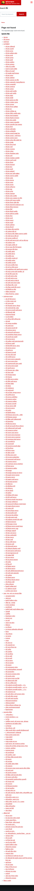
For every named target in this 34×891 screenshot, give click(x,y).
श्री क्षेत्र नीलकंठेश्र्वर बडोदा (12, 153)
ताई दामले (7, 321)
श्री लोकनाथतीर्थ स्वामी (11, 513)
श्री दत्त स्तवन (8, 815)
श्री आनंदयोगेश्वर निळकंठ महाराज (13, 334)
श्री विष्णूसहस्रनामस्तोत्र (11, 786)
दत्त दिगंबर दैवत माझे (10, 840)
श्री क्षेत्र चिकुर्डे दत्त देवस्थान (12, 118)
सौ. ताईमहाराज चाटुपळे (10, 588)
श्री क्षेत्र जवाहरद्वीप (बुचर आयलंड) (13, 124)
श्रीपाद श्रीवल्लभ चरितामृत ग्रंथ (13, 705)
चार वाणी (7, 620)
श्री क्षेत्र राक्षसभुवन (10, 193)
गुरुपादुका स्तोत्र (9, 835)
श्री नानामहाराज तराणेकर (11, 430)
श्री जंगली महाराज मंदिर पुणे (11, 236)
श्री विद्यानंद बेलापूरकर (10, 522)
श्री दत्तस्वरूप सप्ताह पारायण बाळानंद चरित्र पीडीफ (17, 768)
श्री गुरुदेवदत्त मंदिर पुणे (10, 231)
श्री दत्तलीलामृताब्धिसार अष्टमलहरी (13, 669)
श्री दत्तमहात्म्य (8, 766)
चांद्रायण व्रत (8, 618)
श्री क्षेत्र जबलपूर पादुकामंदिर (12, 122)
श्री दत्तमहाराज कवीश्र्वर (11, 401)
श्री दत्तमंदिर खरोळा (10, 251)
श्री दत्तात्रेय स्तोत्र (10, 676)
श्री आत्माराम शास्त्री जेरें (11, 328)
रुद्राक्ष (7, 640)
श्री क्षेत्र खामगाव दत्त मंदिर (11, 100)
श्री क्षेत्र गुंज (8, 109)
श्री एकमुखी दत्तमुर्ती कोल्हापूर (12, 73)
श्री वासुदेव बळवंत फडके (11, 517)
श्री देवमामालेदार (9, 421)
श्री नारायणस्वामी (9, 444)
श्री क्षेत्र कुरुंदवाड (9, 64)
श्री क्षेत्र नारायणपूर (10, 149)
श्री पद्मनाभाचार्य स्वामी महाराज (12, 459)
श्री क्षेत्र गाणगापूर (9, 104)
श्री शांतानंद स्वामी (9, 544)
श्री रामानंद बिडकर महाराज (11, 510)
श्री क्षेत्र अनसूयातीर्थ (10, 84)
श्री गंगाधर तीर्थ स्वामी (10, 354)
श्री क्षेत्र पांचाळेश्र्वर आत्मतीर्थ (12, 158)
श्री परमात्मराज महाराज (10, 461)
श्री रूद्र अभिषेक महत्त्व (11, 683)
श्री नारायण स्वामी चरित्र (11, 777)
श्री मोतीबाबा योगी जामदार (11, 495)
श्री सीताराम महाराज (10, 568)
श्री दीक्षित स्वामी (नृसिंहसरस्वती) (13, 419)
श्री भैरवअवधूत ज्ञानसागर (11, 481)
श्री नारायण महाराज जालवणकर (12, 437)
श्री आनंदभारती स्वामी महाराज (12, 332)
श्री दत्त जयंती (8, 656)
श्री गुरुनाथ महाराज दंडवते (11, 366)
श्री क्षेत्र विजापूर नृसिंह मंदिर (12, 202)
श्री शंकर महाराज (9, 537)
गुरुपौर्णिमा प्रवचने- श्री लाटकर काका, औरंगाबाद (16, 721)
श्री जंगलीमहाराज (9, 388)
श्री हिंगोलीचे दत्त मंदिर (10, 289)
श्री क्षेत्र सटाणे (9, 218)
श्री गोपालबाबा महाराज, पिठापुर (12, 305)
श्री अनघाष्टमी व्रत (10, 645)
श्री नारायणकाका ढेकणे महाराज (12, 439)
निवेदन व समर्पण (7, 880)
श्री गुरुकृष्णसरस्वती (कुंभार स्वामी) (13, 363)
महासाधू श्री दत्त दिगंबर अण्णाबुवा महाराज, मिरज (16, 746)
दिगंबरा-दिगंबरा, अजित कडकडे (12, 822)
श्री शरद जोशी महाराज (10, 542)
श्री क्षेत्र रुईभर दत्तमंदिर (11, 196)
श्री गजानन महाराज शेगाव (11, 361)
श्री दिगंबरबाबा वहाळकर (11, 417)
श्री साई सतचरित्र (9, 788)
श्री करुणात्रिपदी (9, 752)
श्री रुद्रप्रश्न (8, 784)
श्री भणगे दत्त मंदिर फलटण (11, 267)
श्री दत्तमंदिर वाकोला (10, 260)
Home (3, 22)
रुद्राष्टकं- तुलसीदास (10, 748)
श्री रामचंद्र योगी (9, 508)
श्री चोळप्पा (8, 386)
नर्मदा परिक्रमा (8, 634)
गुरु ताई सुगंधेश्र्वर (9, 317)
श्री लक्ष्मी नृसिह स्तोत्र (10, 851)
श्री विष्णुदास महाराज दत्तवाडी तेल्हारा (14, 526)
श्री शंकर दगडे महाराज (10, 533)
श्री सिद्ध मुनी (8, 564)
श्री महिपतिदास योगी (10, 486)
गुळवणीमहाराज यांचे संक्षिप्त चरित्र (13, 723)
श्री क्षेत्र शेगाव (8, 216)
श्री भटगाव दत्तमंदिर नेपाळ (11, 265)
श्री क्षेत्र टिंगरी (9, 126)
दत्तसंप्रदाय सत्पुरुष (8, 296)
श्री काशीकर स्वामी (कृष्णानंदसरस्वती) (14, 341)
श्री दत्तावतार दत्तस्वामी (10, 403)
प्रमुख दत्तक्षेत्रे (8, 737)
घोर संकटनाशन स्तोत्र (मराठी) (12, 818)
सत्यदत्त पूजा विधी (9, 808)
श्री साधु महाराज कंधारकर (11, 559)
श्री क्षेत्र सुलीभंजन (10, 225)
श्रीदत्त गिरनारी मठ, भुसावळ (12, 294)
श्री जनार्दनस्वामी (9, 390)
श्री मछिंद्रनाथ (9, 484)
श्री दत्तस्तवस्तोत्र (9, 671)
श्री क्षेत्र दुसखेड (9, 142)
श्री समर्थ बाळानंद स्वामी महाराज (13, 551)
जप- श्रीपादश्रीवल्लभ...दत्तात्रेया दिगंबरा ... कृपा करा (17, 833)
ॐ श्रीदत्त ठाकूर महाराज (11, 591)
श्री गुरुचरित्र (8, 651)
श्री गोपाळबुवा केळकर (10, 374)
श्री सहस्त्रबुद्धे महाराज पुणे (11, 553)
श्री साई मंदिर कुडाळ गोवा (11, 274)
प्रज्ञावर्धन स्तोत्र (9, 853)
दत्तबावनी (7, 873)
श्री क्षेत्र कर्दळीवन (9, 62)
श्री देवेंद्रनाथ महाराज (10, 423)
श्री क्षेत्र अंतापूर (9, 75)
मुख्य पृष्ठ (5, 37)
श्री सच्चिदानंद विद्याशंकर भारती (12, 548)
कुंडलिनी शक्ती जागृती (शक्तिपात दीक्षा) (14, 609)
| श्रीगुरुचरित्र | (9, 714)
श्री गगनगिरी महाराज (10, 357)
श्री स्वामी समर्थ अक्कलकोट (12, 573)
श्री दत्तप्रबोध (8, 761)
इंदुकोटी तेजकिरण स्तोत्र (11, 600)
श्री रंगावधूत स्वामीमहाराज (11, 501)
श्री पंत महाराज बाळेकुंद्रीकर (12, 457)
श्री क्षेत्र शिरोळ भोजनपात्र (11, 207)
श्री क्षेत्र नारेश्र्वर (9, 151)
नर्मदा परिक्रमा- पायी (10, 728)
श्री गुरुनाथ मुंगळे (9, 303)
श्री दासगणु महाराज (10, 408)
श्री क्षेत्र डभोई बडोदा (10, 129)
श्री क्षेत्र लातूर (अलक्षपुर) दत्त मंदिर (13, 198)
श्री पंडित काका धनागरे (10, 455)
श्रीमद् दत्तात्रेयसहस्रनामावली (12, 707)
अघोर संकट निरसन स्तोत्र (11, 876)
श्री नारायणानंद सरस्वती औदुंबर (12, 446)
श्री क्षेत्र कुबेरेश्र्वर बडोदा (11, 53)
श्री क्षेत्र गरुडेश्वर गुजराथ (11, 102)
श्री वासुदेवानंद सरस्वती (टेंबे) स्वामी (13, 519)
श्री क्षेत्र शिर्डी (8, 209)
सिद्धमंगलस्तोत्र (9, 709)
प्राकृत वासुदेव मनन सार (11, 741)
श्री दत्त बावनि (8, 838)
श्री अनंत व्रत (8, 643)
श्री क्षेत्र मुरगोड (9, 191)
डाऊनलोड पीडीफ (7, 712)
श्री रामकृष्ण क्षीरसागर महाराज (12, 506)
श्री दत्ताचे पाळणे (9, 770)
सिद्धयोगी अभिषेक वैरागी (10, 586)
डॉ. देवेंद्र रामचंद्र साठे (10, 301)
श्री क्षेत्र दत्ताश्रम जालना (11, 138)
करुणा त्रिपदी (8, 829)
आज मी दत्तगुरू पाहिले (10, 842)
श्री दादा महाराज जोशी (10, 406)
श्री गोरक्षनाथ (8, 377)
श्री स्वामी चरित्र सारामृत (11, 696)
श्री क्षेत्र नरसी (9, 147)
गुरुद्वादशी (7, 611)
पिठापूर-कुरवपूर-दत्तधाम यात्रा (12, 735)
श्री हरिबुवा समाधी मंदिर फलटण (12, 287)
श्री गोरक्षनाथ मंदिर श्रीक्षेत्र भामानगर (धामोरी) (16, 233)
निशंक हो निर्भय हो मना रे (11, 867)
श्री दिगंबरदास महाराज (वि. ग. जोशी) (14, 415)
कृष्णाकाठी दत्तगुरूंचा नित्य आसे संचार (14, 827)
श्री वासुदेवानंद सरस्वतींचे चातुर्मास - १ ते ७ (15, 685)
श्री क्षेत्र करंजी (9, 55)
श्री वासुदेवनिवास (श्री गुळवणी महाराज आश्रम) (16, 269)
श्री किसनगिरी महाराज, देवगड (12, 346)
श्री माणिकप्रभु (9, 488)
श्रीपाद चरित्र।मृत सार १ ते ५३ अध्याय (14, 801)
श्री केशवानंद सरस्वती (10, 352)
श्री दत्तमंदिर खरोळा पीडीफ (11, 763)
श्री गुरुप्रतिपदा (9, 654)
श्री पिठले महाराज (9, 466)
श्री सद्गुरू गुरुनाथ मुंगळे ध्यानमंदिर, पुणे (14, 271)
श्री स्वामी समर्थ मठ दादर (11, 278)
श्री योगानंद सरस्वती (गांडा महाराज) (13, 499)
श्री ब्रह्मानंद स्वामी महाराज (11, 479)
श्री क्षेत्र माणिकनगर (10, 187)
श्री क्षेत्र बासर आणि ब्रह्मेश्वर (12, 173)
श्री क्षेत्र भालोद (9, 178)
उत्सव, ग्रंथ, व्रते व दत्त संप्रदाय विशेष (12, 593)
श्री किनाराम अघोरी (10, 343)
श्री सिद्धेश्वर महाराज (10, 566)
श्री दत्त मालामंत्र (9, 663)
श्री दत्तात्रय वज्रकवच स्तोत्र (12, 674)
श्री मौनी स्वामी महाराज (10, 497)
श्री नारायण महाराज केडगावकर (12, 435)
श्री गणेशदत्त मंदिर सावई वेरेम (12, 229)
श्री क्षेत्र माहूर (8, 189)
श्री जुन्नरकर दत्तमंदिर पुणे (11, 238)
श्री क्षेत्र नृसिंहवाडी (10, 46)
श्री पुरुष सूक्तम (9, 864)
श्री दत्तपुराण (8, 665)
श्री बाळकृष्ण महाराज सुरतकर (12, 475)
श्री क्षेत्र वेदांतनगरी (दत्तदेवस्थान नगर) (14, 204)
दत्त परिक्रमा (8, 627)
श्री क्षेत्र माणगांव (9, 184)
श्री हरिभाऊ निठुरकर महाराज (12, 579)
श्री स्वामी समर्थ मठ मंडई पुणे (12, 280)
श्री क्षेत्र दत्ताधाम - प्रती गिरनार (13, 135)
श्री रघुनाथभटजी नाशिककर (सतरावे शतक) (15, 504)
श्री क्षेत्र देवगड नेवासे (10, 144)
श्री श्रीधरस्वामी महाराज (11, 546)
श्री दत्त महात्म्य (9, 660)
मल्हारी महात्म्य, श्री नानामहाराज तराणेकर (15, 743)
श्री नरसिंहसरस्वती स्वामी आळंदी (13, 428)
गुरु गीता (7, 719)
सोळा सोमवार (8, 810)
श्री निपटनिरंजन (9, 448)
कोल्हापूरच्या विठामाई (10, 314)
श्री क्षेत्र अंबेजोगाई (9, 77)
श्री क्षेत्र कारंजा (9, 51)
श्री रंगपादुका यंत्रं (9, 781)
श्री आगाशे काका (9, 325)
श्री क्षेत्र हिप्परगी (9, 227)
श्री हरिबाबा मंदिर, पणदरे (11, 285)
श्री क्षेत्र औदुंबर (9, 95)
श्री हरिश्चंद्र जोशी (9, 582)
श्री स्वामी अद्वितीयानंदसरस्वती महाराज (14, 571)
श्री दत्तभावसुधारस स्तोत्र (11, 667)
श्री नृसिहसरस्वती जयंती (11, 680)
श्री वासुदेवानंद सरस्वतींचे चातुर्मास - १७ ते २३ (16, 687)
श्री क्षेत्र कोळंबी (9, 98)
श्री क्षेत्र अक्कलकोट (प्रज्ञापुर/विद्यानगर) (15, 82)
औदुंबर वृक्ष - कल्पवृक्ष (10, 602)
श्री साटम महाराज (9, 557)
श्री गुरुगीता (8, 649)
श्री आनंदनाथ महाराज (10, 330)
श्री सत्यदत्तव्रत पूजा (10, 692)
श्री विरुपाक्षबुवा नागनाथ (11, 524)
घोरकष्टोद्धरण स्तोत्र (10, 616)
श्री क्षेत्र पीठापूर (9, 162)
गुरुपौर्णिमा (7, 614)
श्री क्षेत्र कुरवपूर (9, 57)
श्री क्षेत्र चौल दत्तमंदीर (10, 120)
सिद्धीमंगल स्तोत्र (9, 849)
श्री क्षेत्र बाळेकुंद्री (9, 171)
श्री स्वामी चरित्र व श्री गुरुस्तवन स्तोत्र (15, 694)
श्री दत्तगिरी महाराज (10, 395)
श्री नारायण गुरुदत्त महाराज (11, 432)
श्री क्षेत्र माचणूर (9, 182)
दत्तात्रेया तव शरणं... (10, 831)
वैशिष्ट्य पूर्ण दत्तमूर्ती (10, 71)
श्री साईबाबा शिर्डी (9, 555)
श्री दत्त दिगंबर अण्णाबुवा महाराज (13, 392)
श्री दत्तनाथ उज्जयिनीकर (11, 397)
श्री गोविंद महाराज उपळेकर (11, 379)
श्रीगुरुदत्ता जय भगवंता (10, 871)
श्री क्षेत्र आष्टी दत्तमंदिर (11, 91)
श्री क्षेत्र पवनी (8, 155)
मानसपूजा (7, 638)
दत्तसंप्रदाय (6, 41)
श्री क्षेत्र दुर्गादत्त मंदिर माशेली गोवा (13, 140)
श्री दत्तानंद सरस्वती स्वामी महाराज (13, 310)
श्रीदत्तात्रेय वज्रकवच (10, 847)
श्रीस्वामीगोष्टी (8, 804)
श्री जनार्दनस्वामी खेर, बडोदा (12, 308)
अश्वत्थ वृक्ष (8, 598)
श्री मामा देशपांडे (9, 490)
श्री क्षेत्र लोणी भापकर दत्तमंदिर (12, 200)
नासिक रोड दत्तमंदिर (10, 66)
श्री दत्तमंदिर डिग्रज (10, 254)
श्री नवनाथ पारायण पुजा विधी (12, 678)
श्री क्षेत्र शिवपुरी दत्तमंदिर (11, 211)
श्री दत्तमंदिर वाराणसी (10, 262)
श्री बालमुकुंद (8, 470)
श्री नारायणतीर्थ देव (10, 441)
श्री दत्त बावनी (8, 658)
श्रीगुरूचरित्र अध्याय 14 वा (12, 797)
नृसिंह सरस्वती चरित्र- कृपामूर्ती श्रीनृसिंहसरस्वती (17, 730)
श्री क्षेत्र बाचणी (9, 169)
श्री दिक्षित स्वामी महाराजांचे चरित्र (13, 775)
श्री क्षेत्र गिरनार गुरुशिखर (11, 106)
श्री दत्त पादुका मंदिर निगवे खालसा (13, 247)
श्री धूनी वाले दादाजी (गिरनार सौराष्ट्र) (14, 426)
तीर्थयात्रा (7, 625)
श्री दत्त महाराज (10, 2)
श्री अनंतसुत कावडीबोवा (11, 323)
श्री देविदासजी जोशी (10, 312)
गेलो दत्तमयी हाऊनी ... (10, 824)
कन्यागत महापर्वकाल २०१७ (11, 717)
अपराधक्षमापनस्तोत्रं (10, 596)
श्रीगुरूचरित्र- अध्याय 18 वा (12, 799)
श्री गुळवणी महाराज (10, 368)
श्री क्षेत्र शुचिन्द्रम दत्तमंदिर (11, 213)
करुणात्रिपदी (8, 607)
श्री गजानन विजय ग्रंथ (10, 647)
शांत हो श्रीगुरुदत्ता (9, 869)
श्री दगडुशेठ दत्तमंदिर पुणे (11, 245)
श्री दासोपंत (8, 410)
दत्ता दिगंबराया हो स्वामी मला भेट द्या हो (14, 856)
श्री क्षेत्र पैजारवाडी (10, 164)
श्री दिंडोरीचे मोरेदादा (10, 412)
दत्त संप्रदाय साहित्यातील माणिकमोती (14, 629)
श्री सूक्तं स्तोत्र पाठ (10, 790)
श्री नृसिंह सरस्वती (9, 452)
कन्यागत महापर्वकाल (10, 605)
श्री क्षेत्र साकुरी (9, 222)
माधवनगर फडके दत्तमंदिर (11, 69)
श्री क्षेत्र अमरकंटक (10, 86)
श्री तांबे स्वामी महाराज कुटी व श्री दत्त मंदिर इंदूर (16, 240)
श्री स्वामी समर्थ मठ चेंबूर (11, 276)
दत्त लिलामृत (8, 726)
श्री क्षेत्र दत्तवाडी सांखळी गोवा (12, 133)
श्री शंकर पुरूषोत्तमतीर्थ (10, 535)
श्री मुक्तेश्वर (8, 493)
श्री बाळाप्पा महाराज (10, 477)
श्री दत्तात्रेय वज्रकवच (10, 772)
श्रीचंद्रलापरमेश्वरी (10, 703)
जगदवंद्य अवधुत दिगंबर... (11, 820)
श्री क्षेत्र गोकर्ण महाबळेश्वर (11, 115)
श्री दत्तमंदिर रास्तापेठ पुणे (11, 258)
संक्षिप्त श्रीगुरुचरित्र (10, 806)
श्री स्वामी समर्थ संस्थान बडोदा (12, 282)
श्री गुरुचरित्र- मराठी (10, 755)
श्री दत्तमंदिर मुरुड (9, 256)
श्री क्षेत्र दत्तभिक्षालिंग (10, 131)
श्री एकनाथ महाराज (10, 339)
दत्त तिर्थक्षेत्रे (6, 44)
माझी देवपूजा (8, 862)
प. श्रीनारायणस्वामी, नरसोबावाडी (13, 732)
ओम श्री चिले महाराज (10, 299)
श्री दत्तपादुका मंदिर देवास (11, 249)
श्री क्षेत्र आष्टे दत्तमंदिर (10, 93)
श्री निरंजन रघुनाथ (9, 450)
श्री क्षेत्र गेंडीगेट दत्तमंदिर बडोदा (12, 113)
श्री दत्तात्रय (6, 39)
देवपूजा (7, 631)
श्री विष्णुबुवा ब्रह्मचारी (10, 530)
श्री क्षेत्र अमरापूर (9, 89)
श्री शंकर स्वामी (9, 539)
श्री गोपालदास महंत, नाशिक (12, 370)
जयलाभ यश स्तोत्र (9, 622)
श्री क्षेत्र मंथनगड (9, 180)
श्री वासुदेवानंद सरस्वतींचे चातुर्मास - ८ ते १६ (15, 689)
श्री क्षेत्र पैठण (8, 167)
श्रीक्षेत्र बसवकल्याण (10, 291)
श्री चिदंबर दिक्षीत (9, 383)
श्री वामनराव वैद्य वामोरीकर (11, 515)
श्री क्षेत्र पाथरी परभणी (10, 160)
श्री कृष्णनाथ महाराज (10, 348)
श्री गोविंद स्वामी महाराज (11, 381)
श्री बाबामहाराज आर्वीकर (11, 468)
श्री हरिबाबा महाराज (10, 577)
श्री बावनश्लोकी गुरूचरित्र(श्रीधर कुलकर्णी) (15, 779)
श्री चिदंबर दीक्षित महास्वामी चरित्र (13, 757)
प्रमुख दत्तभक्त (8, 739)
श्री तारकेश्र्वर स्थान (10, 242)
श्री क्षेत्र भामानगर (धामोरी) (11, 176)
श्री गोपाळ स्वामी (9, 372)
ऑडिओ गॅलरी (6, 813)
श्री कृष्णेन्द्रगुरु (9, 350)
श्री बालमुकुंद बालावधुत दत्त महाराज (13, 473)
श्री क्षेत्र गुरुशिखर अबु (10, 111)
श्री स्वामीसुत (8, 575)
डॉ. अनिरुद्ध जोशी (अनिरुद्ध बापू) (12, 319)
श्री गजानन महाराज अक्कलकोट (13, 359)
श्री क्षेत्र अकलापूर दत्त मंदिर (12, 80)
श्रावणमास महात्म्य (9, 750)
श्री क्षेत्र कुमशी (9, 60)
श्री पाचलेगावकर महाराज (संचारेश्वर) (14, 464)
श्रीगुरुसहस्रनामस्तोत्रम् (11, 700)
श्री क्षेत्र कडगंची (9, 49)
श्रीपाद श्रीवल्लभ (9, 584)
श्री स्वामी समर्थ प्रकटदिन (11, 698)
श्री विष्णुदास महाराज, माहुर (11, 528)
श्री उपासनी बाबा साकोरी (11, 337)
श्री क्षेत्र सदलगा (9, 220)
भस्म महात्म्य (8, 636)
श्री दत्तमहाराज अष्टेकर (10, 399)
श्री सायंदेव (8, 562)
